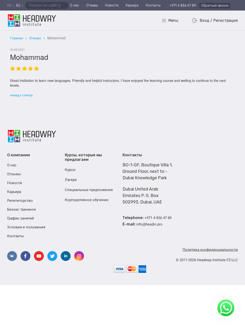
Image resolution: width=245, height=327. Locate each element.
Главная (16, 37)
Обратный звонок (214, 6)
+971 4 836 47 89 (182, 6)
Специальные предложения (89, 190)
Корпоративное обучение (86, 200)
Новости (111, 5)
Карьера (132, 5)
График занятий (20, 218)
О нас (74, 5)
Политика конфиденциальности (210, 250)
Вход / (206, 20)
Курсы (70, 170)
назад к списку (21, 94)
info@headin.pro (149, 224)
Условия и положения (26, 227)
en (9, 6)
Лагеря (71, 180)
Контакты (153, 5)
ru (18, 6)
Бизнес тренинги (21, 209)
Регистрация (225, 20)
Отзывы (92, 5)
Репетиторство (20, 200)
